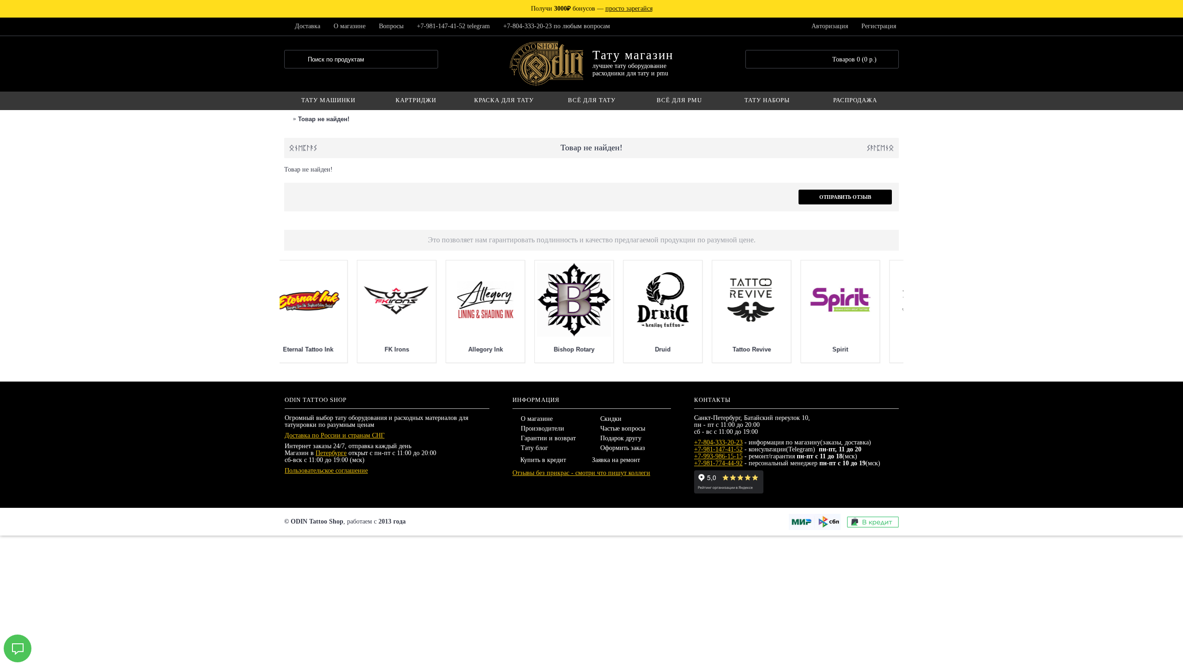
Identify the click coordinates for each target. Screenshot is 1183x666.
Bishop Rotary (767, 349)
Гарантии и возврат (548, 438)
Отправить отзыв (845, 197)
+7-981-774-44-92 (718, 463)
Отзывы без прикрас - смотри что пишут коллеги (581, 472)
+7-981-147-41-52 (718, 449)
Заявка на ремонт (616, 459)
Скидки (611, 418)
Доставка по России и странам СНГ (334, 435)
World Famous (324, 349)
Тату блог (534, 447)
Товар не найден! (323, 119)
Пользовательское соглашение (326, 470)
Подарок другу (620, 438)
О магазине (537, 418)
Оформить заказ (622, 447)
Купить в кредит (543, 459)
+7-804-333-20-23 (718, 442)
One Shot (412, 349)
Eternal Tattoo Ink (501, 349)
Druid (856, 349)
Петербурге (331, 453)
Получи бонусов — (591, 8)
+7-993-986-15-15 (718, 456)
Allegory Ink (679, 349)
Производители (542, 428)
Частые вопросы (622, 428)
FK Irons (590, 349)
